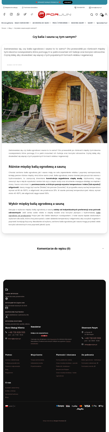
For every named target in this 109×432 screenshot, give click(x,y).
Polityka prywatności (12, 363)
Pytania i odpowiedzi (12, 366)
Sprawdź (67, 2)
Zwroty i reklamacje (12, 360)
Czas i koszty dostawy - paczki (66, 363)
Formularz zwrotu (88, 366)
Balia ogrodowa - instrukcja (91, 360)
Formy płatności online (64, 360)
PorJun (4, 28)
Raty (6, 369)
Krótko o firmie (10, 391)
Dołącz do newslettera (39, 333)
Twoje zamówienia (37, 360)
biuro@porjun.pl (96, 7)
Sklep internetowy (54, 421)
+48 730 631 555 (93, 338)
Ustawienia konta (37, 363)
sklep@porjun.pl (91, 345)
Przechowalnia (36, 366)
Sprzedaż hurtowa (11, 394)
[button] (54, 248)
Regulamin (53, 339)
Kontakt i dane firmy (12, 388)
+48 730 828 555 (16, 332)
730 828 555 (81, 7)
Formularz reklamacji (89, 363)
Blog (10, 28)
